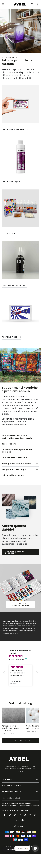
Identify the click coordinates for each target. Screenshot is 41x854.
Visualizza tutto (20, 740)
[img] (22, 656)
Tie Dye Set (9, 234)
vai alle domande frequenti (15, 552)
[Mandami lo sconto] (38, 798)
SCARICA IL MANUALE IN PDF (20, 605)
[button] (32, 4)
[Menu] (3, 4)
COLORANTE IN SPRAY (14, 285)
